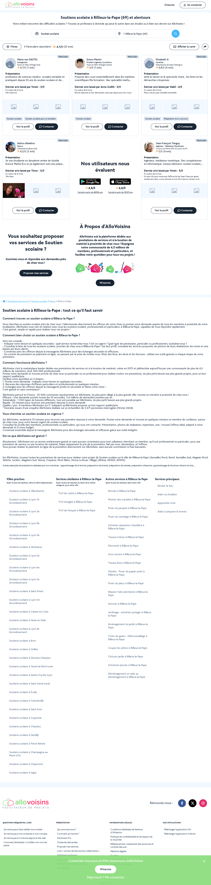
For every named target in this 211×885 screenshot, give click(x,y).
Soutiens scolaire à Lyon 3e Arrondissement (24, 513)
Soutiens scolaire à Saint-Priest (26, 591)
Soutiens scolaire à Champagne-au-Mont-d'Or (28, 753)
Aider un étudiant (167, 494)
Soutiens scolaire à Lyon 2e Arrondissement (24, 557)
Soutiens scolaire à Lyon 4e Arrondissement (24, 630)
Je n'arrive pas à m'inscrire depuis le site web (25, 838)
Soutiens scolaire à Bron (22, 640)
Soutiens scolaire (39, 301)
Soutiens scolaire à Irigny (22, 772)
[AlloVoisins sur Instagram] (203, 803)
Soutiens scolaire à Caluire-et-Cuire (28, 611)
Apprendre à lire (167, 503)
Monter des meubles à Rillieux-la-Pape (129, 499)
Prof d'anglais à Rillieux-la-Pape (75, 502)
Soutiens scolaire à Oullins (23, 649)
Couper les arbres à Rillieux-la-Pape (127, 648)
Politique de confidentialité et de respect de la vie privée (131, 838)
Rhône (52, 301)
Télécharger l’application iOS (177, 829)
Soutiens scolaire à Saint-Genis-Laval (29, 683)
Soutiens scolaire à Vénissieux (25, 547)
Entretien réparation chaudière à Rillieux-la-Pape (126, 526)
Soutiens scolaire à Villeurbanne (26, 491)
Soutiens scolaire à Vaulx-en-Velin (27, 620)
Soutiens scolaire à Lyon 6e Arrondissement (24, 569)
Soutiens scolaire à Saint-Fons (25, 709)
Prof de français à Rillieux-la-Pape (77, 510)
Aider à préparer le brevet (172, 511)
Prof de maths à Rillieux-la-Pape (76, 493)
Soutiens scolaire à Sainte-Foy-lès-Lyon (30, 675)
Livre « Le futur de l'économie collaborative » (78, 850)
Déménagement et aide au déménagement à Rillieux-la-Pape (126, 675)
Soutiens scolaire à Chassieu (25, 726)
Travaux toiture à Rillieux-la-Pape (126, 537)
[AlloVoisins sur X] (192, 803)
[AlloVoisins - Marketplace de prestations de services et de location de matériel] (19, 7)
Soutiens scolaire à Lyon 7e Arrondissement (24, 501)
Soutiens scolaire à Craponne (25, 718)
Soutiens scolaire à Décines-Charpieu (30, 658)
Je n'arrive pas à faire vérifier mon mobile (23, 829)
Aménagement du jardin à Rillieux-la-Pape (128, 625)
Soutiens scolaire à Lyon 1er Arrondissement (24, 601)
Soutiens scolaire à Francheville (26, 700)
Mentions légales (118, 851)
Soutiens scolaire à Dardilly (24, 735)
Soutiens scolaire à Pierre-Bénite (27, 743)
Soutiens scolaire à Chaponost (26, 764)
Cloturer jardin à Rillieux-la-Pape (125, 656)
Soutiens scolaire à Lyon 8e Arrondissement (24, 525)
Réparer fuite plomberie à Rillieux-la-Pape (128, 593)
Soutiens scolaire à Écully (23, 692)
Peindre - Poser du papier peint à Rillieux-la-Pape (126, 573)
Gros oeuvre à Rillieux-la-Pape (124, 554)
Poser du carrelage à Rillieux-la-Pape (128, 516)
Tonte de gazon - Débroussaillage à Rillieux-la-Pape (127, 637)
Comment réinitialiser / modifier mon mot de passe (25, 844)
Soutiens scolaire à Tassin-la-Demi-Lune (31, 666)
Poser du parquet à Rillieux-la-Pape (127, 508)
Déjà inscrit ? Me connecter (105, 877)
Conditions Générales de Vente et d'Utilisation (126, 831)
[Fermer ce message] (204, 861)
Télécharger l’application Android (179, 833)
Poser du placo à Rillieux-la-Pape (126, 583)
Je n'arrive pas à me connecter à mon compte (25, 833)
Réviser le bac (165, 486)
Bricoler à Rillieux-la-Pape (122, 491)
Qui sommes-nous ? (66, 829)
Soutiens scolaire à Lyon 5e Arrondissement (24, 581)
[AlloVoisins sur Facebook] (182, 803)
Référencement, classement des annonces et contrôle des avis (131, 845)
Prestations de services (18, 301)
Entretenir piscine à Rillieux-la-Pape (127, 665)
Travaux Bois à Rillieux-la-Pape (124, 563)
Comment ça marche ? (68, 833)
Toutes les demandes (67, 842)
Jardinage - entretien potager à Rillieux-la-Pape (130, 614)
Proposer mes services (67, 846)
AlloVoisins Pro (64, 838)
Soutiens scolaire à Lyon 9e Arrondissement (24, 536)
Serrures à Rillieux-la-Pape (122, 603)
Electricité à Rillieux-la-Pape (123, 545)
